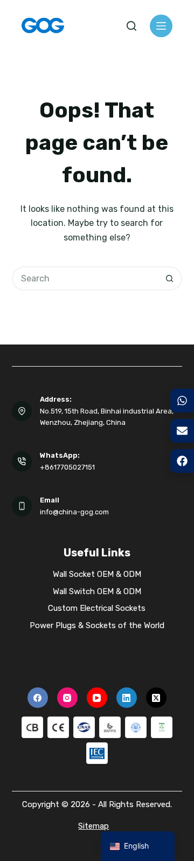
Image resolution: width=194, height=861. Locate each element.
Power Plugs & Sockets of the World (97, 625)
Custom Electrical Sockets (97, 608)
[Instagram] (67, 697)
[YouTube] (97, 697)
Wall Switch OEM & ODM (97, 591)
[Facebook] (37, 697)
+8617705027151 (67, 467)
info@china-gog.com (74, 512)
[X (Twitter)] (156, 697)
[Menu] (161, 26)
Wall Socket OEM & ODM (97, 574)
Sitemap (93, 826)
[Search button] (170, 278)
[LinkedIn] (126, 697)
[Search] (131, 26)
